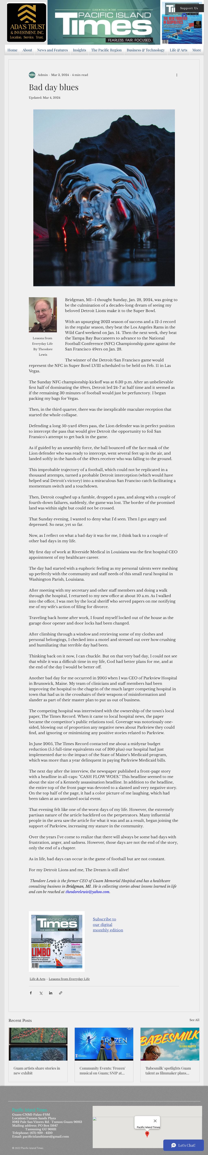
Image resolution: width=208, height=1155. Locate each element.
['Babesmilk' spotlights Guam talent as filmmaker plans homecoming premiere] (170, 1044)
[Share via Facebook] (31, 993)
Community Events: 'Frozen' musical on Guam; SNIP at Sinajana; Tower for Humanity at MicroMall (102, 1070)
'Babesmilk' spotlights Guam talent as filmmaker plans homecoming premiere (168, 1070)
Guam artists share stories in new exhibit (37, 1070)
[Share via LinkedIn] (51, 993)
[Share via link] (61, 993)
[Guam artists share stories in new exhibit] (38, 1044)
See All (194, 1020)
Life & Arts (37, 979)
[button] (189, 8)
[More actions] (176, 74)
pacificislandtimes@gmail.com (46, 1136)
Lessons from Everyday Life (69, 979)
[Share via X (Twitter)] (41, 993)
